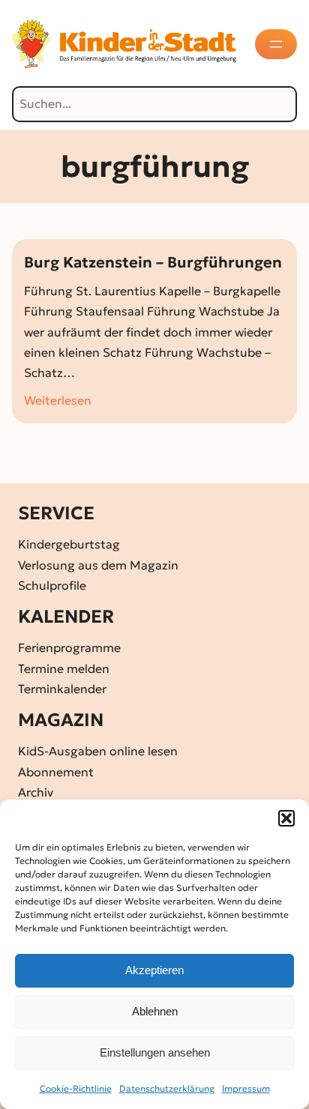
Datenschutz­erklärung (166, 1088)
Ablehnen (155, 1011)
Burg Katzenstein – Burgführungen (153, 262)
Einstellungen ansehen (155, 1052)
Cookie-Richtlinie (76, 1088)
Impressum (246, 1088)
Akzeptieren (154, 970)
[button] (286, 818)
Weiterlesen (58, 401)
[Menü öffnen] (276, 44)
